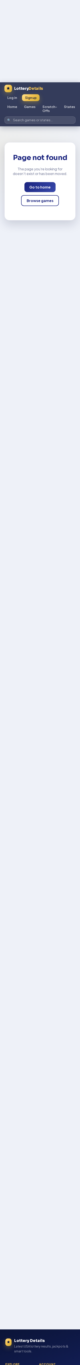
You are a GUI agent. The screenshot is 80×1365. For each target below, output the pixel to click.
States (69, 107)
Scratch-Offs (49, 109)
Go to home (40, 187)
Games (30, 107)
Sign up (31, 98)
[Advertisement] (40, 40)
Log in (12, 98)
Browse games (40, 200)
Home (12, 107)
